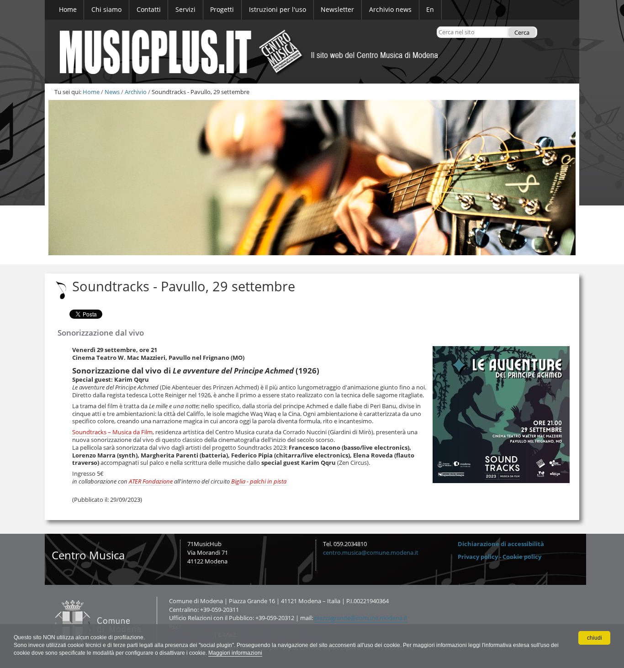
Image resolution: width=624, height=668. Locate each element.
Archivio (136, 92)
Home (91, 92)
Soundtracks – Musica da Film (112, 432)
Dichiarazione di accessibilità (501, 544)
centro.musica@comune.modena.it (370, 552)
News (112, 92)
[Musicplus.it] (312, 52)
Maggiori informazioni (235, 653)
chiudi (594, 638)
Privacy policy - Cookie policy (499, 556)
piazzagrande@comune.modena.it (360, 618)
